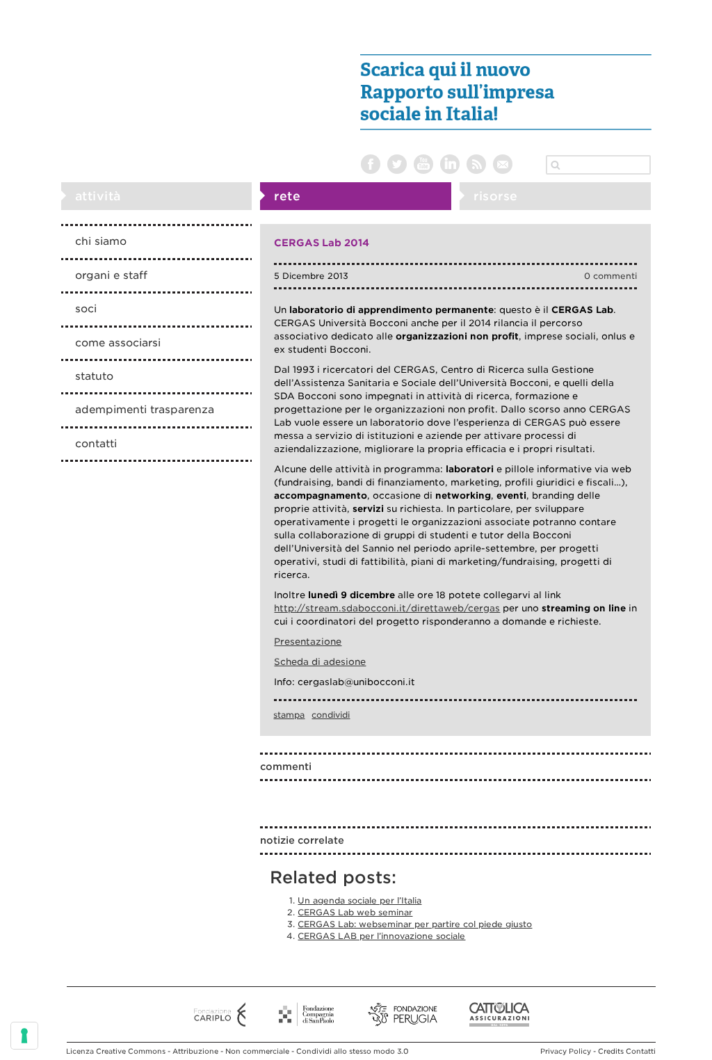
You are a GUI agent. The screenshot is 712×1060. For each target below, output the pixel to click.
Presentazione (307, 641)
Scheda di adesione (320, 662)
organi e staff (111, 275)
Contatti (641, 1051)
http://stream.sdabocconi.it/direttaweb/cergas (387, 608)
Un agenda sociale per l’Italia (359, 900)
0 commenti (610, 276)
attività (98, 196)
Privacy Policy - (569, 1051)
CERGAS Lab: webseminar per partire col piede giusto (415, 924)
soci (86, 309)
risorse (496, 196)
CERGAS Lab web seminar (355, 912)
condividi (331, 714)
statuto (94, 376)
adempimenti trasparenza (144, 409)
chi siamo (101, 241)
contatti (96, 443)
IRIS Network (142, 78)
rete (287, 196)
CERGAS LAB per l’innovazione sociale (381, 936)
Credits (611, 1051)
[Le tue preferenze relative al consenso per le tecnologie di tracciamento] (24, 1035)
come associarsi (118, 343)
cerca (555, 164)
